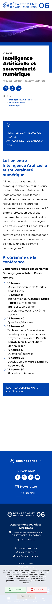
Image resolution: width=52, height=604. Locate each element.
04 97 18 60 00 (28, 539)
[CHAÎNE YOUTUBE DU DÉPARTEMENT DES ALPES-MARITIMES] (37, 477)
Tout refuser (38, 590)
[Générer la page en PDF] (12, 88)
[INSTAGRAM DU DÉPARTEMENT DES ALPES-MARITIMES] (31, 477)
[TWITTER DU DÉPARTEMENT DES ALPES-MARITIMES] (24, 477)
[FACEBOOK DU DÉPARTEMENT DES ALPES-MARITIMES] (18, 477)
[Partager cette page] (19, 88)
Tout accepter (17, 590)
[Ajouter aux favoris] (6, 88)
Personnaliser (26, 596)
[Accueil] (4, 96)
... (10, 96)
